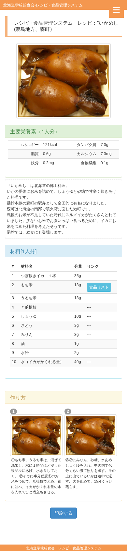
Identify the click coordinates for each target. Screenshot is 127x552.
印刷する (63, 513)
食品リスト (99, 287)
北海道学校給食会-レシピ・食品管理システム (43, 4)
